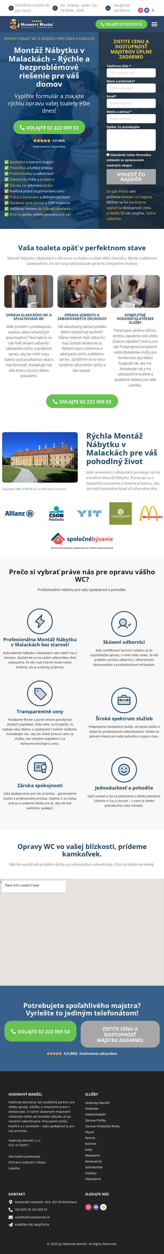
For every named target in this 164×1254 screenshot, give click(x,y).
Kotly (88, 1150)
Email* (111, 96)
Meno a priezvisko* (121, 81)
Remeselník (93, 1161)
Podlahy (91, 1173)
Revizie (90, 1138)
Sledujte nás (97, 1194)
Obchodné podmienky (24, 1156)
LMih (18, 489)
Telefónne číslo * (119, 66)
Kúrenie (91, 1144)
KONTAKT (17, 1194)
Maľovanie (92, 1155)
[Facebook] (146, 10)
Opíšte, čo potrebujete (123, 127)
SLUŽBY (91, 1094)
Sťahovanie (93, 1179)
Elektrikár (92, 1109)
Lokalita (14, 1168)
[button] (154, 24)
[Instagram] (140, 10)
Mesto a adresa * (119, 112)
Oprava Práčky (95, 1120)
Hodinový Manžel (97, 1103)
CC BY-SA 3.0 (29, 489)
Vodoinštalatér (95, 1114)
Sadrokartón (94, 1167)
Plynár (89, 1132)
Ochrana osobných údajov (27, 1162)
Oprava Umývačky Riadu (102, 1126)
